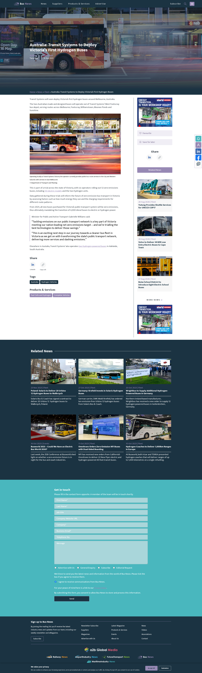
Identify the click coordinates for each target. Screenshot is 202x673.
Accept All (151, 668)
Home (32, 92)
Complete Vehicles (62, 295)
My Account (198, 145)
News (44, 3)
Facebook (198, 157)
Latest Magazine (117, 625)
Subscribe (175, 3)
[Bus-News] (22, 3)
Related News (154, 170)
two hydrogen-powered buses (92, 246)
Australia (34, 282)
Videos (144, 630)
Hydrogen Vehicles (49, 282)
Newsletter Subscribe (89, 625)
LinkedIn (198, 151)
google (198, 164)
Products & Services (79, 3)
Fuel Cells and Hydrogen (41, 295)
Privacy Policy (100, 588)
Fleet (47, 92)
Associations (147, 634)
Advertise (100, 3)
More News (153, 300)
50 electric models (53, 191)
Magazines (85, 634)
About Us (115, 638)
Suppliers (57, 3)
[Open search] (185, 4)
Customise (165, 668)
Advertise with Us (88, 638)
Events (114, 634)
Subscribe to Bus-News (198, 139)
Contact (145, 638)
